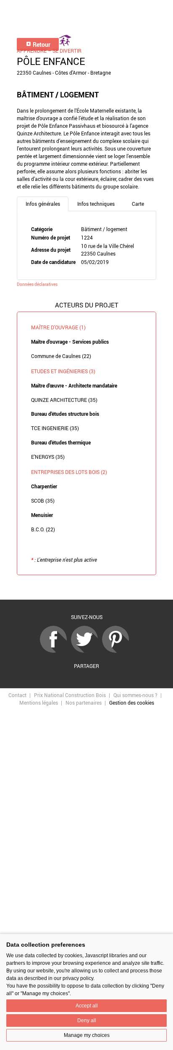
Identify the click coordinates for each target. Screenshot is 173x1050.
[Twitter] (86, 650)
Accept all (87, 1006)
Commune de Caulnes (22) (61, 356)
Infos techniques (96, 203)
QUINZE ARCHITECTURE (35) (64, 399)
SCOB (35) (43, 500)
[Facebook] (55, 650)
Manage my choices (87, 1035)
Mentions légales (38, 702)
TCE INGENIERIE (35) (55, 428)
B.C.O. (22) (43, 529)
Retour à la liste (86, 588)
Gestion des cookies (131, 702)
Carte (138, 203)
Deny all (86, 1020)
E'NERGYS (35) (48, 456)
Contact (17, 695)
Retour (40, 44)
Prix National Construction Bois (70, 695)
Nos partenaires (84, 702)
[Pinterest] (117, 650)
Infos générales (43, 203)
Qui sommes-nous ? (135, 695)
